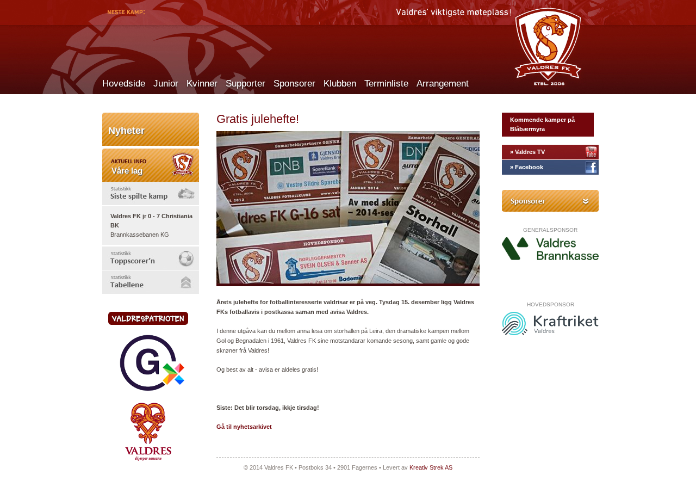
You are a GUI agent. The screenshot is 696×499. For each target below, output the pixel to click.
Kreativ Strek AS (430, 467)
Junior (165, 83)
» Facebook (526, 167)
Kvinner (202, 83)
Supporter (245, 83)
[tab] (150, 193)
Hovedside (123, 83)
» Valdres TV (527, 152)
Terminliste (386, 83)
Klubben (340, 83)
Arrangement (443, 83)
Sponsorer (294, 83)
